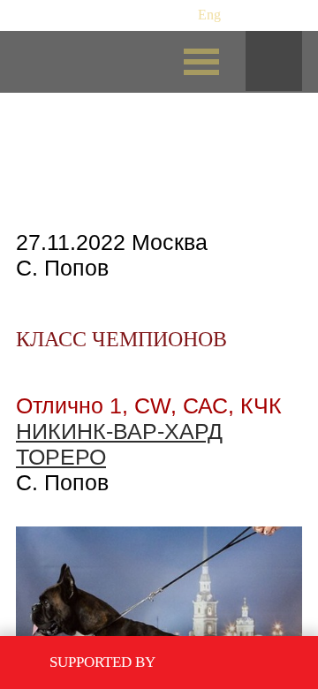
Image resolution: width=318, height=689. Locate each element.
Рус (176, 14)
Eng (209, 14)
